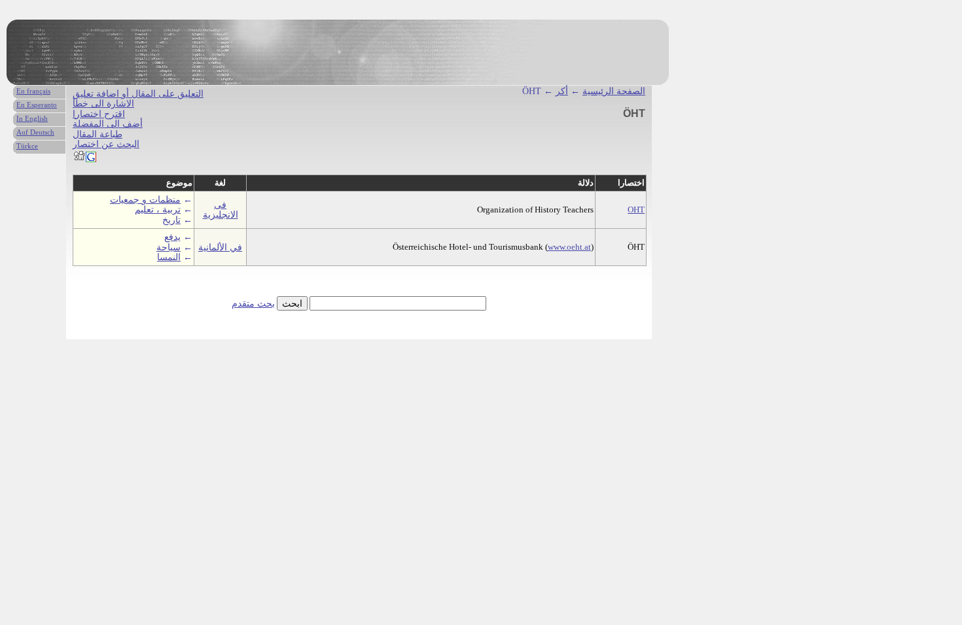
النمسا (169, 257)
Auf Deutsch (35, 132)
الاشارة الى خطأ (103, 104)
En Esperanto (36, 105)
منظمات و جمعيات (145, 200)
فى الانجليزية (220, 210)
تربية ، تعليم (158, 209)
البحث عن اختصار (106, 144)
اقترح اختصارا (99, 114)
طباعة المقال (97, 134)
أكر (562, 91)
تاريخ (171, 220)
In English (32, 118)
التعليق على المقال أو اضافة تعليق (138, 94)
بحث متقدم (253, 304)
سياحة (168, 247)
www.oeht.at (569, 247)
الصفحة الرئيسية (613, 91)
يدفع (172, 237)
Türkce (27, 146)
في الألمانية (220, 247)
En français (33, 91)
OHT (636, 209)
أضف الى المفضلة (108, 124)
